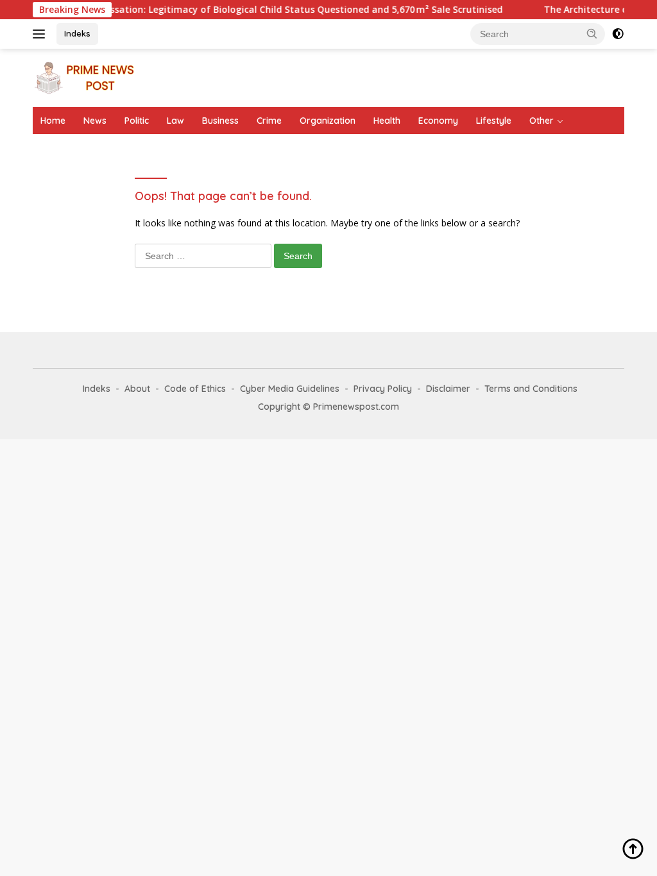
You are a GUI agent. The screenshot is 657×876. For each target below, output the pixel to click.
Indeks (77, 33)
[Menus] (41, 34)
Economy (438, 120)
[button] (592, 33)
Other (541, 120)
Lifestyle (493, 120)
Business (220, 120)
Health (386, 120)
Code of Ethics (195, 388)
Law (175, 120)
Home (52, 120)
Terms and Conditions (530, 388)
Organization (327, 120)
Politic (136, 120)
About (137, 388)
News (95, 120)
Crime (269, 120)
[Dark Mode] (617, 34)
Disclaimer (448, 388)
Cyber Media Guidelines (289, 388)
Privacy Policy (383, 388)
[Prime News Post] (87, 77)
